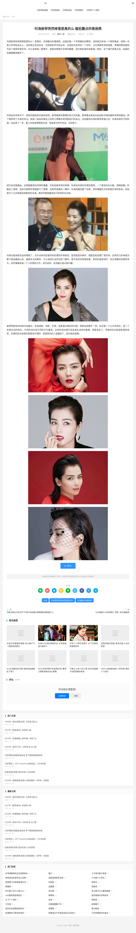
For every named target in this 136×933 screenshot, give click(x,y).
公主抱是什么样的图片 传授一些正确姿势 (112, 612)
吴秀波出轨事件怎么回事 (16, 878)
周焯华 (96, 882)
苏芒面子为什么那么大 (15, 891)
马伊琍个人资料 (92, 10)
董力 (51, 873)
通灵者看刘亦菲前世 (101, 895)
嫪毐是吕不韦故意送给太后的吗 (62, 913)
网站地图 (76, 925)
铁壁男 (96, 886)
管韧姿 (96, 900)
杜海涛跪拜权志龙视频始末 (17, 873)
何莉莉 (52, 882)
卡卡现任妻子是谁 (100, 873)
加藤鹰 (52, 886)
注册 (76, 696)
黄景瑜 (52, 895)
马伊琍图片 (79, 10)
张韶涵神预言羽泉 (57, 878)
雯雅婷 (9, 886)
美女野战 (96, 908)
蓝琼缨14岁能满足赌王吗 (17, 882)
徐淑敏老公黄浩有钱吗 (15, 913)
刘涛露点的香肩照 (84, 600)
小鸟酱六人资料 (99, 878)
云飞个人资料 (12, 900)
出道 (51, 900)
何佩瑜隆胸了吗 (56, 904)
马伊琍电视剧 (42, 10)
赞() (90, 34)
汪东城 (9, 904)
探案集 (52, 908)
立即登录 (62, 696)
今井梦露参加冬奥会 (101, 913)
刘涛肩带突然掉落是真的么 (62, 600)
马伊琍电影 (55, 10)
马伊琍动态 (67, 10)
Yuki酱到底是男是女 (14, 895)
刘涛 (45, 600)
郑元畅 (52, 891)
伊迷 (68, 4)
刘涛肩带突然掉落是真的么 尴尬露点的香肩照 (68, 29)
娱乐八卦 (6, 17)
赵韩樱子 (96, 904)
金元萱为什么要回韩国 (102, 891)
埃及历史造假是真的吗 (15, 908)
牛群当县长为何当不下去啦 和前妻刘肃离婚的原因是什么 (30, 612)
